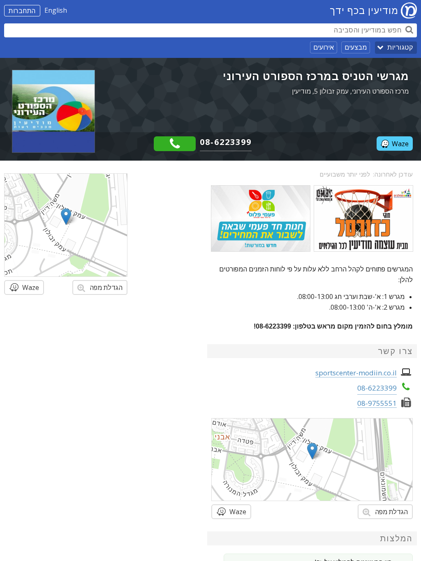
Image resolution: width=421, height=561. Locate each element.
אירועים (323, 47)
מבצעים (356, 47)
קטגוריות (400, 47)
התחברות (22, 11)
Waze (400, 144)
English (55, 10)
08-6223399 (226, 142)
